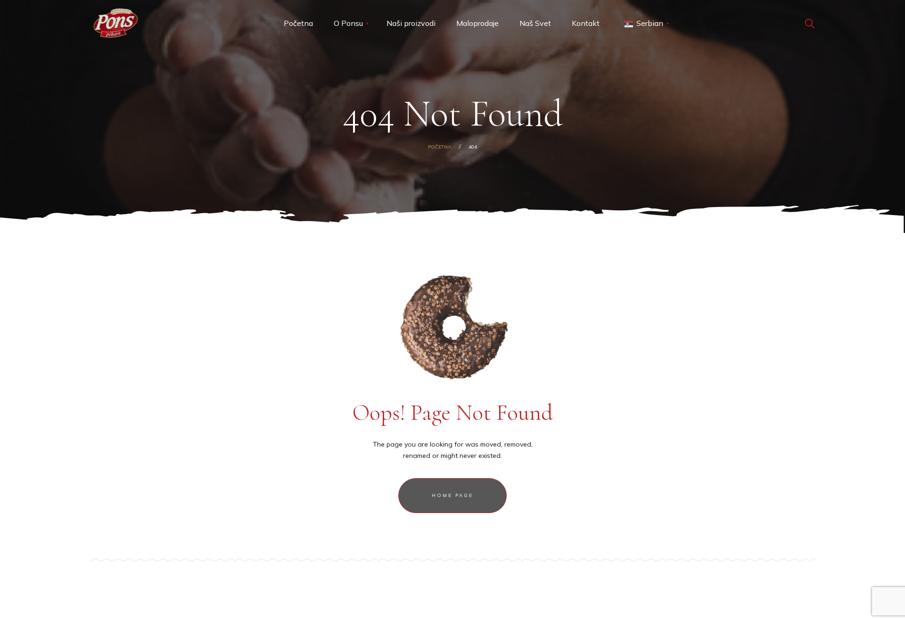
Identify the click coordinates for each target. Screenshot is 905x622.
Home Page (452, 495)
